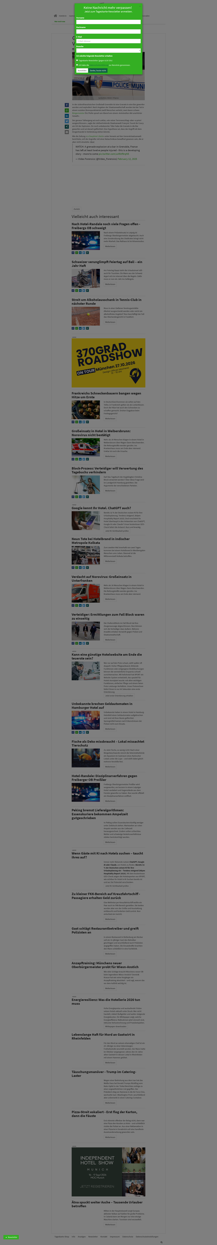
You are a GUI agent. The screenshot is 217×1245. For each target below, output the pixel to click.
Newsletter (12, 1237)
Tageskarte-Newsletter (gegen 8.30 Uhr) (95, 60)
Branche (79, 46)
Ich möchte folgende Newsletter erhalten (94, 56)
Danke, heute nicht (98, 70)
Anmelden (82, 70)
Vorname (80, 17)
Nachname (81, 27)
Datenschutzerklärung (98, 65)
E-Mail (79, 37)
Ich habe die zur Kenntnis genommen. (104, 65)
